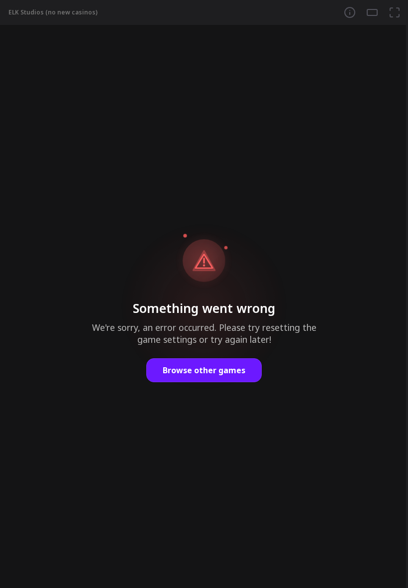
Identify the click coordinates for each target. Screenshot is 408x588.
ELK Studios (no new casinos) (53, 12)
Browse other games (204, 370)
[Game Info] (350, 12)
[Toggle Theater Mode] (372, 12)
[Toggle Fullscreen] (395, 12)
